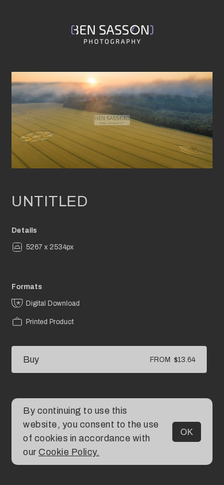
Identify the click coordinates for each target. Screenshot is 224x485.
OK (186, 432)
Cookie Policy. (68, 452)
